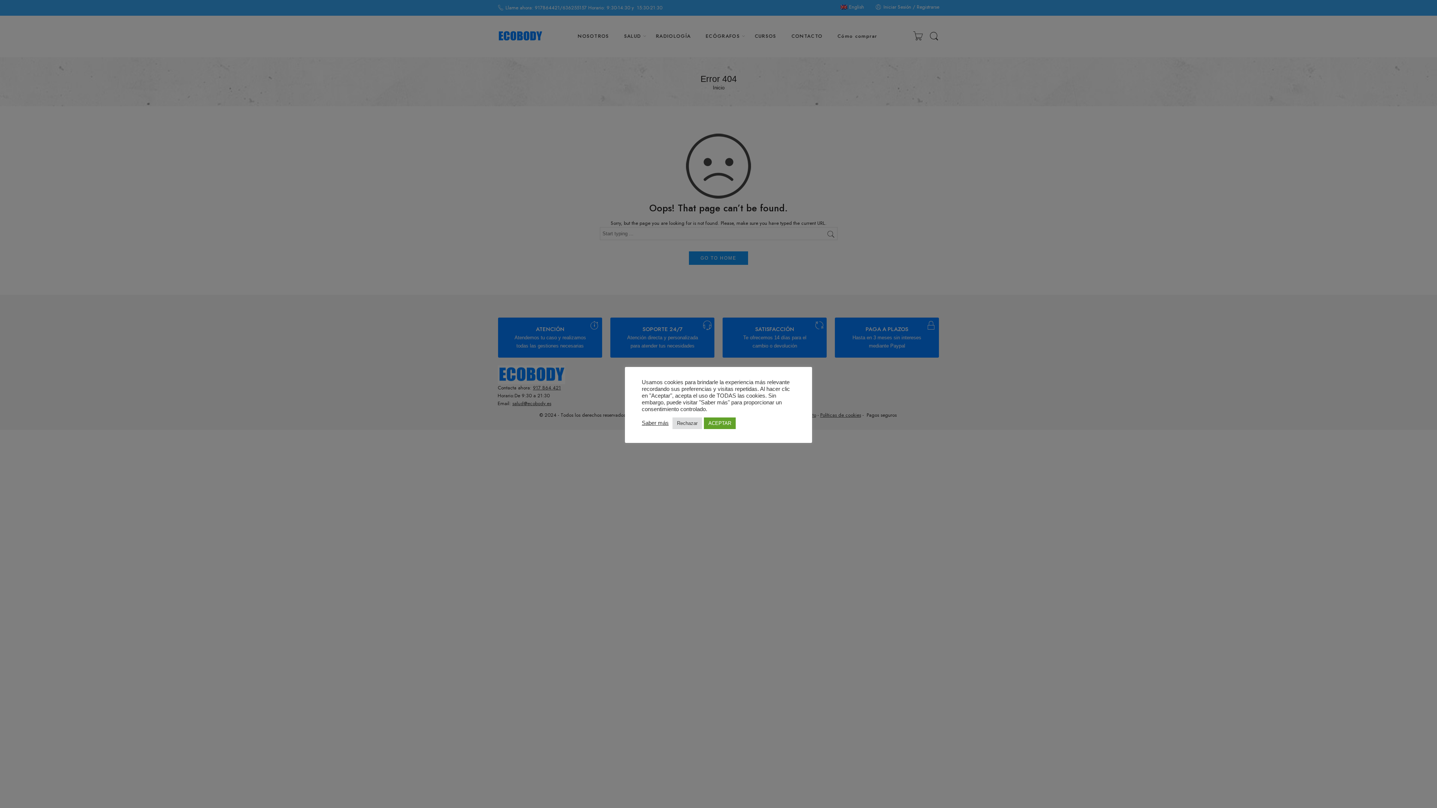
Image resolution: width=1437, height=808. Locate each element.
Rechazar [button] (687, 423)
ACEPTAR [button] (719, 423)
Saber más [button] (655, 423)
